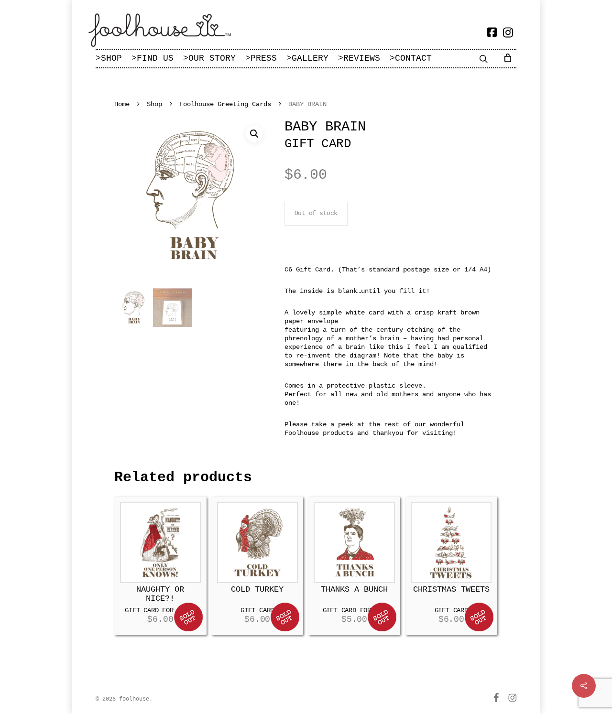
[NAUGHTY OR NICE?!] (160, 542)
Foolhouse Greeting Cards (225, 104)
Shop (154, 104)
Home (122, 104)
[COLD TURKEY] (257, 542)
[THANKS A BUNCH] (354, 542)
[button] (254, 133)
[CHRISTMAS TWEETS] (451, 542)
